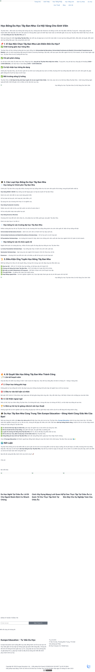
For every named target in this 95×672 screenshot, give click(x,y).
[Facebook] (2, 634)
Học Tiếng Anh (69, 1)
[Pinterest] (14, 634)
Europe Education (63, 420)
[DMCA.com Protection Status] (47, 670)
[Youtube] (10, 634)
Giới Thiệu (47, 1)
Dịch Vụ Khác (81, 1)
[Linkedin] (6, 634)
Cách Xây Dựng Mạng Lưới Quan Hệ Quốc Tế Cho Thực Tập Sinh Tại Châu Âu (47, 497)
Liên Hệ (70, 5)
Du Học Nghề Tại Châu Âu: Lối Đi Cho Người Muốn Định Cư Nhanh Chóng (15, 497)
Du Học (90, 1)
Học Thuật (57, 5)
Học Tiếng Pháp (57, 1)
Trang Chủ (37, 1)
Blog (64, 5)
